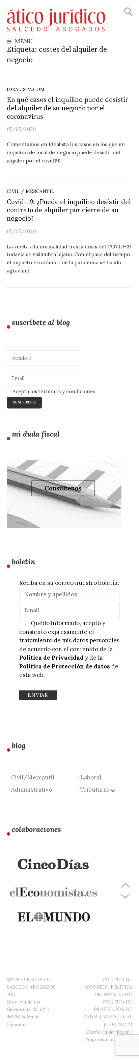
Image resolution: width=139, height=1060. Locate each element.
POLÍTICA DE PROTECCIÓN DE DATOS (107, 1009)
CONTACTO (119, 1024)
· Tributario (94, 789)
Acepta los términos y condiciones (53, 391)
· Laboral (89, 777)
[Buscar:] (127, 12)
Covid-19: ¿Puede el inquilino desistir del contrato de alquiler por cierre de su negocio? (69, 210)
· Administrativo (30, 789)
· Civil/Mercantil (31, 777)
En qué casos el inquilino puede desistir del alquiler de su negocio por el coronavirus (67, 108)
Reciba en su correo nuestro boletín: (69, 583)
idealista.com (26, 89)
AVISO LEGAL (117, 1017)
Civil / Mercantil (30, 191)
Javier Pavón (116, 1032)
